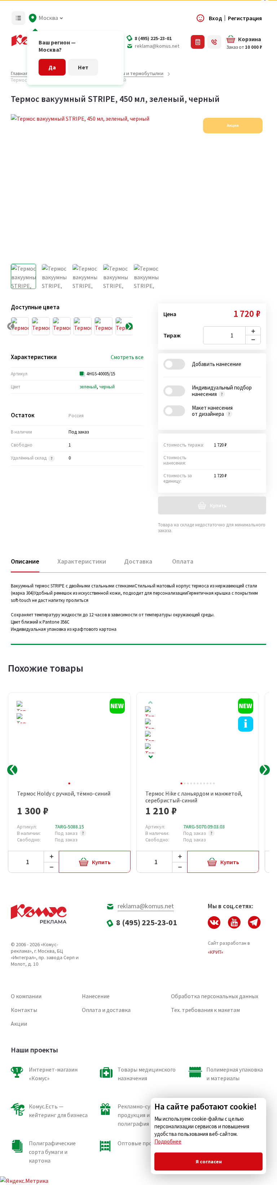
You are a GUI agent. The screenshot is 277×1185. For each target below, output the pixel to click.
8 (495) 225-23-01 (153, 38)
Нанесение (96, 996)
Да (52, 67)
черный (107, 387)
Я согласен (208, 1161)
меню (18, 18)
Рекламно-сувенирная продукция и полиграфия (146, 1115)
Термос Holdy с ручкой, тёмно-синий (63, 793)
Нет (83, 67)
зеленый (88, 387)
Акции (19, 1023)
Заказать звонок (214, 42)
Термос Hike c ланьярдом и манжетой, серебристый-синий (193, 797)
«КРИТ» (215, 952)
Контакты (24, 1009)
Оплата (182, 561)
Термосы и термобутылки (134, 73)
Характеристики (81, 561)
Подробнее (167, 1141)
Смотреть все (127, 357)
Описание (25, 561)
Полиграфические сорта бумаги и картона (52, 1151)
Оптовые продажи (142, 1143)
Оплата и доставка (106, 1009)
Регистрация (245, 18)
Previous (12, 770)
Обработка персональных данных (214, 996)
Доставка (138, 561)
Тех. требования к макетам (205, 1009)
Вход (215, 18)
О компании (26, 996)
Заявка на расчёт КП (198, 42)
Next (150, 757)
